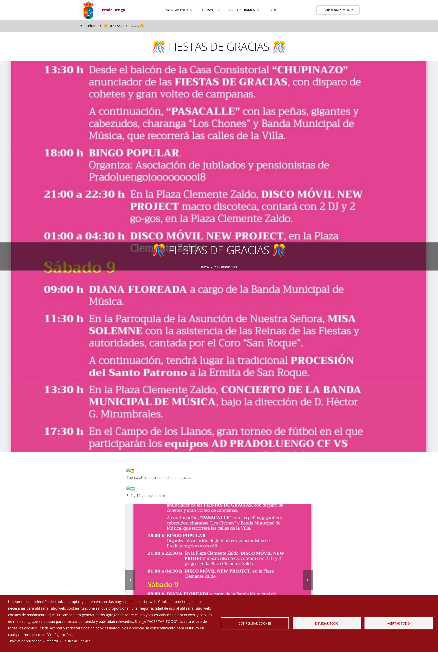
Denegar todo (327, 623)
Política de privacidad (25, 641)
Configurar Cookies (255, 623)
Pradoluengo (113, 9)
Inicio (91, 26)
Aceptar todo (398, 623)
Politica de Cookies (76, 641)
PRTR (272, 10)
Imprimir (52, 641)
